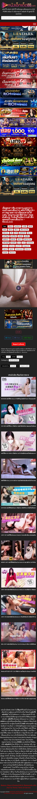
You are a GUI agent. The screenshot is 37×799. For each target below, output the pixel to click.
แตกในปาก (17, 226)
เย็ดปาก (16, 229)
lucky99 (13, 366)
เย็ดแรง (10, 229)
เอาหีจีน (25, 226)
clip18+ (11, 249)
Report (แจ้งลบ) (18, 344)
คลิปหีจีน (26, 236)
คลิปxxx (20, 239)
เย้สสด (4, 229)
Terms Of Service (24, 788)
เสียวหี (30, 226)
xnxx (23, 242)
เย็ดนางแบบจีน (24, 229)
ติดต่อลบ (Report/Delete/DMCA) (12, 785)
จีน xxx (29, 233)
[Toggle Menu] (34, 24)
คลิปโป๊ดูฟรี (6, 236)
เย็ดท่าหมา (6, 233)
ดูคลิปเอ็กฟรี (22, 233)
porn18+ (18, 246)
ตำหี (16, 233)
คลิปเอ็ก (20, 236)
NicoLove (12, 252)
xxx (19, 242)
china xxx (27, 249)
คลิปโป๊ (11, 360)
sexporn (5, 246)
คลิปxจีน (13, 239)
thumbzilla (30, 242)
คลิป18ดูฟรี (6, 242)
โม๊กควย (10, 226)
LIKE (19, 332)
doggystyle (26, 246)
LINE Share (27, 338)
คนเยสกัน (13, 242)
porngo (12, 246)
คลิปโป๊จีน (13, 236)
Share (9, 338)
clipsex (5, 249)
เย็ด (12, 233)
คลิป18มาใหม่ (27, 239)
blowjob (5, 252)
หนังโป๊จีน (15, 360)
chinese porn (19, 249)
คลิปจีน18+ (6, 239)
